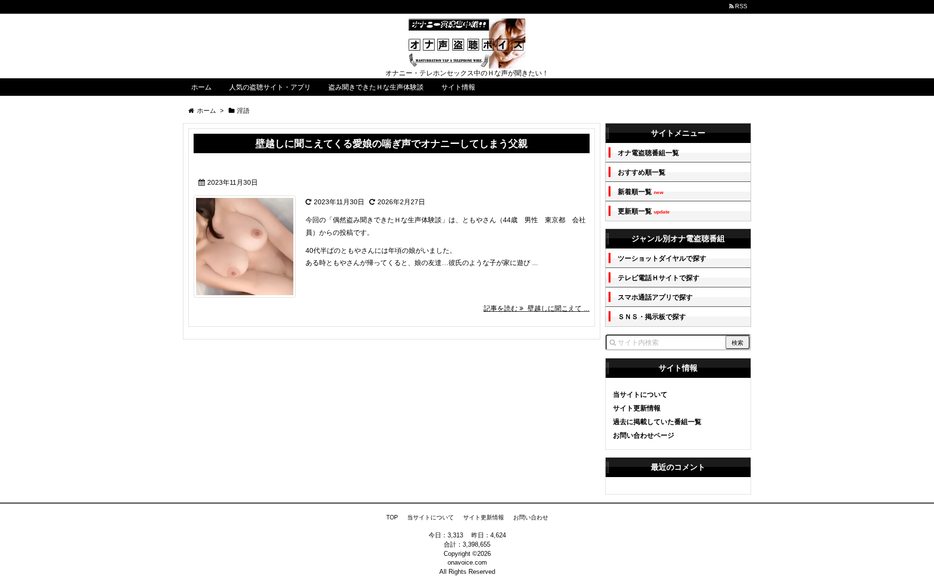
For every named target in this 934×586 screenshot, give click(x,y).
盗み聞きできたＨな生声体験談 (376, 87)
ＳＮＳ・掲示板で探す (652, 316)
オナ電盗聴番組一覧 (648, 152)
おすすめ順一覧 (641, 172)
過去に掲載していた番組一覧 (657, 422)
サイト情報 (458, 87)
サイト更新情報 (637, 408)
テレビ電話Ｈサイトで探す (659, 277)
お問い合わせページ (643, 435)
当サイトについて (640, 394)
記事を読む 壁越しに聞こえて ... (537, 308)
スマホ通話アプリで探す (655, 297)
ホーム (201, 87)
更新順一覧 (644, 211)
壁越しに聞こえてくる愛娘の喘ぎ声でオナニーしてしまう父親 (391, 143)
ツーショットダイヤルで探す (662, 258)
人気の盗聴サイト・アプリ (270, 87)
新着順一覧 (641, 191)
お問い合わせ (530, 517)
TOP (392, 517)
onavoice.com (467, 562)
